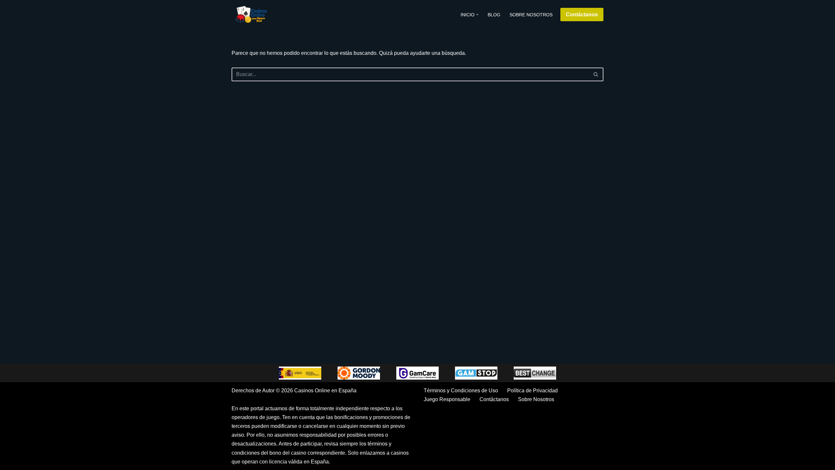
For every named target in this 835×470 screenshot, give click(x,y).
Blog (494, 14)
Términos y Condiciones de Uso (461, 390)
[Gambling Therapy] (359, 373)
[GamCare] (417, 373)
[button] (477, 14)
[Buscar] (596, 74)
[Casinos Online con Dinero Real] (251, 14)
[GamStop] (476, 373)
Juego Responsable (447, 399)
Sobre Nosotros (531, 14)
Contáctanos (582, 14)
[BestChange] (535, 373)
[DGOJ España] (300, 373)
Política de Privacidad (532, 390)
